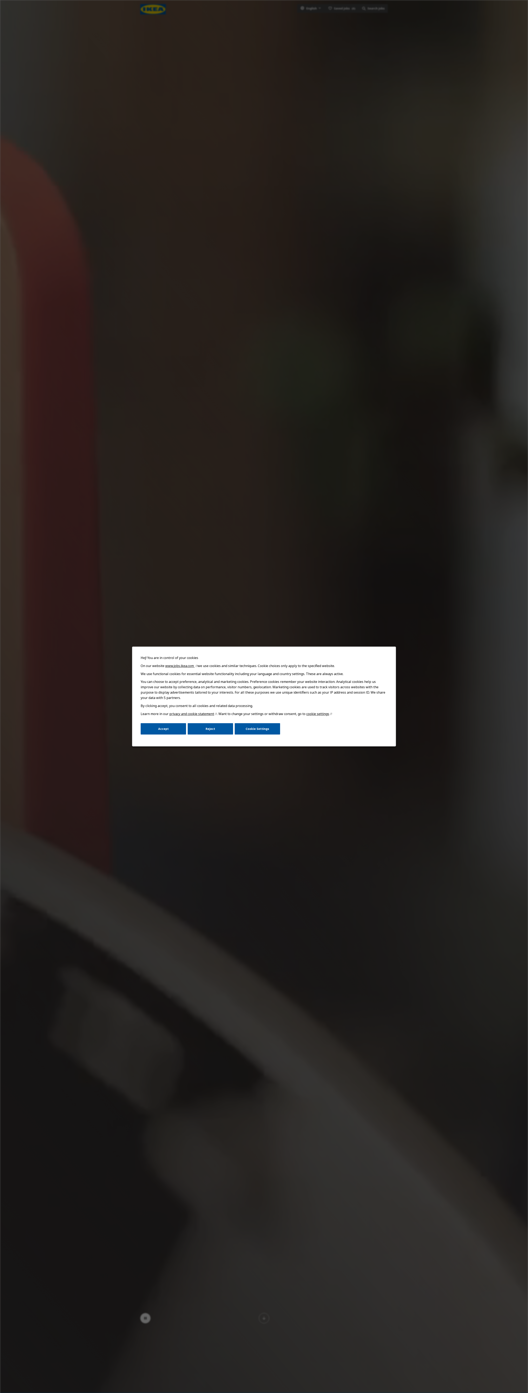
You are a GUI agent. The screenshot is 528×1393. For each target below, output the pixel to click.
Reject (210, 729)
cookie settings (317, 714)
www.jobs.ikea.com (180, 666)
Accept (163, 729)
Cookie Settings (257, 729)
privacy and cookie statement (191, 714)
